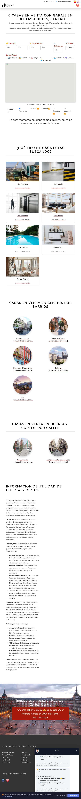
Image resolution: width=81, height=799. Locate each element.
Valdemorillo (26, 762)
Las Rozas (5, 757)
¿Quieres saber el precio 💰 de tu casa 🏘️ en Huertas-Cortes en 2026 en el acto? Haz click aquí (40, 713)
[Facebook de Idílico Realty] (3, 780)
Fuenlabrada (26, 755)
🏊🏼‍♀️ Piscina (57, 58)
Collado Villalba (7, 755)
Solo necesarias (60, 796)
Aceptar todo (73, 796)
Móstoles (25, 760)
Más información (7, 797)
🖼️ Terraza (23, 58)
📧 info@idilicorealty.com (63, 2)
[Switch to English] (78, 2)
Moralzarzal (6, 760)
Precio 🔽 (46, 109)
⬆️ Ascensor (12, 58)
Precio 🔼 (35, 109)
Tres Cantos (6, 762)
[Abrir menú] (77, 5)
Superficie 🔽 (56, 112)
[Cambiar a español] (74, 2)
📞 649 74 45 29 (49, 2)
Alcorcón (25, 752)
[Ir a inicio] (8, 6)
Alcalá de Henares (8, 752)
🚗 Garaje (34, 58)
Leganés (25, 757)
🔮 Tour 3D (69, 58)
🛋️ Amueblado (45, 60)
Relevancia (23, 111)
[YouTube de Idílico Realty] (7, 780)
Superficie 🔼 (67, 112)
